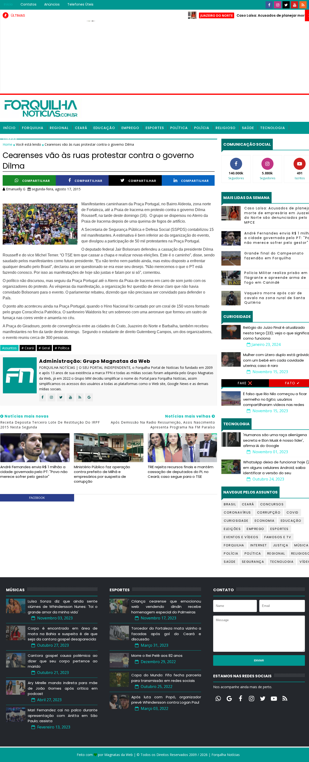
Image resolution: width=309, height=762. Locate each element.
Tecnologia (272, 127)
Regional (59, 127)
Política (179, 127)
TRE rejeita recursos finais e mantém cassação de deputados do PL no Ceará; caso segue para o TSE (180, 471)
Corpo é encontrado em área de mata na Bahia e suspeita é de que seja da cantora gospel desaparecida (63, 634)
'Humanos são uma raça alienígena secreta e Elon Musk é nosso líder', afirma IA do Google (275, 440)
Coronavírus (237, 512)
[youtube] (294, 4)
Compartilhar (36, 180)
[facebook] (269, 4)
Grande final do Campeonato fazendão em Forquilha (274, 256)
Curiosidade (236, 520)
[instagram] (277, 4)
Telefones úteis (80, 4)
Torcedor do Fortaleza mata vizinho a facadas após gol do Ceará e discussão (166, 634)
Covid (293, 512)
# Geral (44, 348)
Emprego (130, 127)
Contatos (28, 4)
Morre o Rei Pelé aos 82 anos (157, 655)
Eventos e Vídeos (241, 537)
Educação (104, 127)
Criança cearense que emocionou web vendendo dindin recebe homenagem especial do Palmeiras (166, 607)
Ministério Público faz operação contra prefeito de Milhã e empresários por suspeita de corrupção (102, 474)
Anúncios (52, 4)
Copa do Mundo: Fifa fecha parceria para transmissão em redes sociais (166, 678)
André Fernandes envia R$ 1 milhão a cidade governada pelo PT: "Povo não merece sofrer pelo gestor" (34, 471)
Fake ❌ (245, 383)
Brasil (230, 504)
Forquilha (32, 127)
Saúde (248, 127)
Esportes (155, 127)
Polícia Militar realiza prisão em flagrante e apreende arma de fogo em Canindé (276, 277)
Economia (265, 520)
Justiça (280, 545)
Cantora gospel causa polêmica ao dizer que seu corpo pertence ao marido (63, 661)
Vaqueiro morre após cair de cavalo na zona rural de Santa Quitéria (274, 298)
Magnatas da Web (118, 754)
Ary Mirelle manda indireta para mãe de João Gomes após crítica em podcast (63, 688)
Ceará (81, 127)
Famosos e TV (277, 537)
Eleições (232, 529)
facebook (37, 497)
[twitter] (286, 4)
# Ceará (27, 348)
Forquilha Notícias (225, 754)
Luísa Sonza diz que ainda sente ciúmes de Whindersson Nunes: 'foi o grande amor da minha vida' (63, 607)
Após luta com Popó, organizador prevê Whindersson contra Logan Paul (166, 699)
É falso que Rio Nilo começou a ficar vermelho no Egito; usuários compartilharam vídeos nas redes (275, 399)
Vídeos (10, 139)
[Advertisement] (158, 57)
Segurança (253, 561)
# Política (62, 348)
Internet (258, 545)
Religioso (226, 127)
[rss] (303, 4)
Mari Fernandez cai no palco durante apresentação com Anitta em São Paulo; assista (63, 715)
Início (8, 4)
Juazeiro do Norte (202, 15)
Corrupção (269, 512)
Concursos (272, 504)
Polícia (201, 127)
